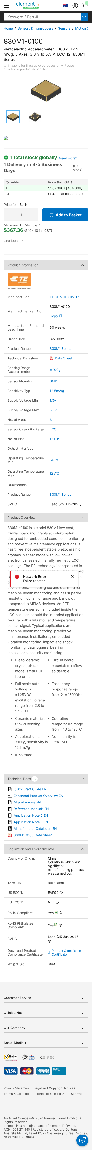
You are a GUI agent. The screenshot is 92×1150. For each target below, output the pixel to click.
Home (8, 28)
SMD (53, 381)
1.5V (53, 400)
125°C (54, 473)
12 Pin (54, 439)
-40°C (54, 460)
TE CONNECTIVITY (65, 297)
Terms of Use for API (51, 1094)
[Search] (84, 17)
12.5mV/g (57, 391)
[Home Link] (36, 5)
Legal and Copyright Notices (54, 1088)
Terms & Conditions (18, 1094)
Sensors (64, 28)
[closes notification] (72, 576)
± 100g (55, 370)
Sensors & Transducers (35, 28)
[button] (6, 5)
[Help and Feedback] (82, 1140)
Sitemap (77, 1094)
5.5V (53, 410)
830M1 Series (60, 348)
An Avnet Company (18, 1118)
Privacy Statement (17, 1088)
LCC (53, 429)
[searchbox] (42, 17)
